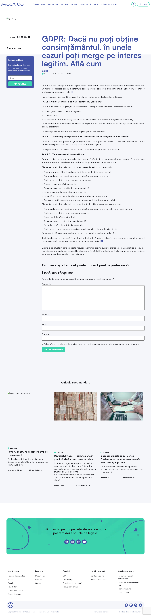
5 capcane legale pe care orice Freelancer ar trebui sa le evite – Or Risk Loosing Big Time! (120, 459)
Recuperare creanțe (71, 587)
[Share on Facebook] (18, 36)
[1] (72, 92)
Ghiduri (38, 583)
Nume (45, 314)
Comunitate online (15, 590)
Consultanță (85, 4)
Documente (40, 576)
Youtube (11, 583)
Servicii (74, 4)
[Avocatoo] (12, 4)
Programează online (98, 579)
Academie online (14, 594)
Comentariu (48, 284)
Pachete (38, 579)
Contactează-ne (97, 576)
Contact (143, 4)
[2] (101, 241)
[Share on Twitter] (22, 36)
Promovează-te (124, 589)
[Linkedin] (72, 541)
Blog (96, 4)
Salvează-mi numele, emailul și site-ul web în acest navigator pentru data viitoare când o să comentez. (92, 344)
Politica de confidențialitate (130, 612)
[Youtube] (84, 541)
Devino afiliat (123, 592)
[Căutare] (133, 4)
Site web (46, 334)
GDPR (45, 71)
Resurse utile (53, 4)
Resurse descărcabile (16, 576)
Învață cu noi (39, 4)
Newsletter (12, 587)
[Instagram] (78, 541)
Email (45, 324)
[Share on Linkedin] (25, 36)
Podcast (11, 579)
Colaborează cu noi (109, 4)
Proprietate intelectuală (72, 583)
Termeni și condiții (101, 612)
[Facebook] (66, 541)
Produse (64, 4)
